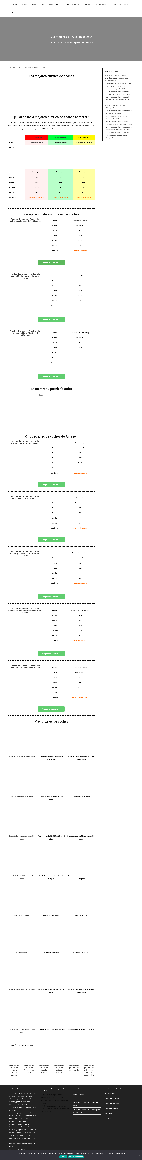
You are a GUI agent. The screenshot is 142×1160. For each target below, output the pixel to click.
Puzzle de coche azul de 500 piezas (21, 796)
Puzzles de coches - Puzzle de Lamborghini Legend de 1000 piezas (24, 220)
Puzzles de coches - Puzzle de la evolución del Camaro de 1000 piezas (25, 276)
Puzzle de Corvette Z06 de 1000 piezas (22, 756)
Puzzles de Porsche (22, 952)
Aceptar (63, 1157)
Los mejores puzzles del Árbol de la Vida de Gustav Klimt (89, 1070)
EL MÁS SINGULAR (60, 137)
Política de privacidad (113, 1103)
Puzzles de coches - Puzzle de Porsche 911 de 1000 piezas (25, 497)
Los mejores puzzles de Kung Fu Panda (44, 1069)
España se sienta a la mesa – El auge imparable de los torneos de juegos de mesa (23, 1143)
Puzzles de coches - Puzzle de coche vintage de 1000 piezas (25, 442)
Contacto (108, 1118)
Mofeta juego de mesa (17, 1149)
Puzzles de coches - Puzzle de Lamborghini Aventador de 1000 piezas (24, 553)
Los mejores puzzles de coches (78, 42)
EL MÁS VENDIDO (37, 137)
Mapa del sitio (110, 1093)
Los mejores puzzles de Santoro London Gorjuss (14, 1070)
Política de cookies (111, 1108)
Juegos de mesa (78, 1094)
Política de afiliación (112, 1098)
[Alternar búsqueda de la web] (17, 12)
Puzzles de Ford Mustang (21, 915)
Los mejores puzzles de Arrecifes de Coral (29, 1069)
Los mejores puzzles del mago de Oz (74, 1067)
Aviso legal (108, 1113)
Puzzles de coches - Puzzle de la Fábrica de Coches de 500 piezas (25, 667)
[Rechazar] (139, 1155)
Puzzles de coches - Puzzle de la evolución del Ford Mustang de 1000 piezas (25, 333)
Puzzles (13, 68)
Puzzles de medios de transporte (31, 68)
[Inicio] (49, 42)
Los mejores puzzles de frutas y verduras (59, 1069)
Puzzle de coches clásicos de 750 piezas (22, 989)
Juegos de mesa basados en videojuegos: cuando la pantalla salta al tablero (22, 1107)
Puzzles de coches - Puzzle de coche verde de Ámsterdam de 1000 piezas (24, 610)
